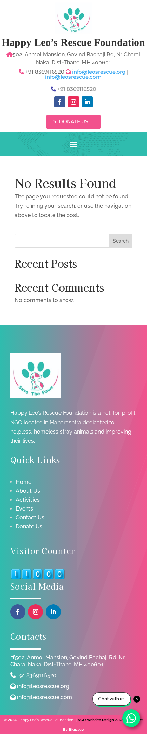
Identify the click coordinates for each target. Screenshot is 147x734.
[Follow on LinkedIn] (87, 101)
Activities (28, 500)
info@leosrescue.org (99, 71)
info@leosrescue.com (73, 77)
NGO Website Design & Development (110, 720)
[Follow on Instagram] (73, 101)
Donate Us (73, 121)
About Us (28, 491)
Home (23, 482)
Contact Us (30, 517)
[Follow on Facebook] (59, 101)
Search (121, 241)
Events (24, 508)
